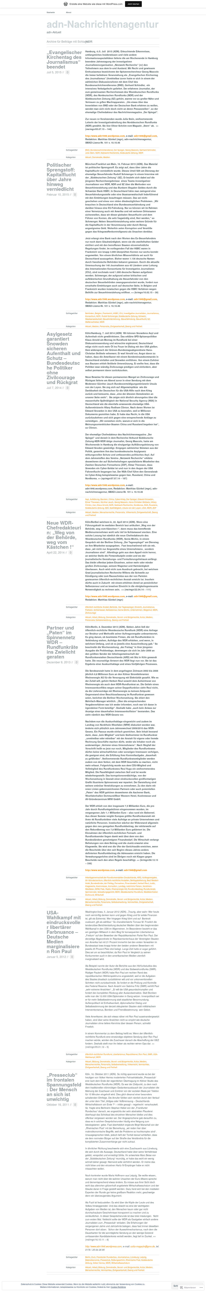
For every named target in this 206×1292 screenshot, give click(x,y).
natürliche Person (134, 886)
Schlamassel (99, 609)
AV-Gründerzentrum (94, 880)
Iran (94, 505)
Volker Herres (99, 1262)
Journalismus (153, 313)
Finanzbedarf (131, 883)
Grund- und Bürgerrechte (128, 617)
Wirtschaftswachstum (120, 1262)
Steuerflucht (141, 319)
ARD (139, 877)
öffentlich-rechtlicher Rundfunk (98, 1054)
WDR (141, 152)
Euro (93, 1257)
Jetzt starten (133, 4)
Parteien (89, 609)
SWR (150, 1054)
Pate (102, 889)
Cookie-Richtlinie (118, 1287)
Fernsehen (119, 883)
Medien (106, 157)
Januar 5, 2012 (56, 956)
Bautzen (104, 499)
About (68, 12)
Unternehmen (136, 609)
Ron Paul (143, 1054)
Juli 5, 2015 (54, 72)
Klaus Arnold (102, 505)
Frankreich (107, 313)
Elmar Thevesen (92, 502)
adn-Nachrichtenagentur (103, 24)
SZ (148, 319)
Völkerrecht (131, 512)
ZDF (154, 507)
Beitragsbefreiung (138, 880)
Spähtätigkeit (115, 507)
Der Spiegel (119, 149)
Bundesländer (97, 883)
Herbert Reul (143, 883)
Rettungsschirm (118, 1260)
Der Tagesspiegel (126, 607)
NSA (146, 505)
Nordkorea (138, 505)
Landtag (121, 886)
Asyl (87, 499)
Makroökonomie (92, 1260)
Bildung (101, 617)
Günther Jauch (107, 502)
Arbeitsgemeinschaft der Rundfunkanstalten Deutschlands (110, 877)
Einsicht (138, 607)
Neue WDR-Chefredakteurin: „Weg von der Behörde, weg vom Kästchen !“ (64, 534)
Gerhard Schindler (147, 149)
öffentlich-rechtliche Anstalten (116, 880)
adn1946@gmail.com (145, 135)
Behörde (113, 607)
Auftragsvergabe (149, 877)
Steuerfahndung (128, 319)
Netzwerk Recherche (110, 152)
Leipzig (143, 1257)
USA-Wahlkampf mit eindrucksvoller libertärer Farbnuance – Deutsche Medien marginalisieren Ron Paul (64, 931)
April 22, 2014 (56, 552)
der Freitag (109, 883)
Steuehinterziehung (111, 319)
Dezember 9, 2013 (58, 662)
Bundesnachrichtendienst (101, 149)
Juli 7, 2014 (54, 387)
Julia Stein (89, 152)
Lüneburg (134, 1257)
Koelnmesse (101, 886)
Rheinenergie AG (119, 889)
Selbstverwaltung (103, 620)
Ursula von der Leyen (131, 507)
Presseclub (105, 1260)
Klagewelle (90, 886)
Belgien (98, 313)
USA (144, 507)
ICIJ (121, 313)
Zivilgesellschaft (117, 326)
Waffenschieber (92, 321)
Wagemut (147, 609)
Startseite (51, 12)
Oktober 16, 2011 (58, 1104)
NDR (97, 152)
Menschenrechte (107, 512)
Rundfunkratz (149, 889)
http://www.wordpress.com (100, 870)
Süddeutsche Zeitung (128, 316)
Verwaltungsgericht (105, 891)
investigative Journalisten (135, 313)
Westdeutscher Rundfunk (132, 891)
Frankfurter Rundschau (107, 1257)
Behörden (89, 313)
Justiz (152, 883)
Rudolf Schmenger (110, 316)
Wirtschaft (99, 894)
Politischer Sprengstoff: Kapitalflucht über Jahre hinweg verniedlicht (61, 176)
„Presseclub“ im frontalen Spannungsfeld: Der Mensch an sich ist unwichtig (64, 1086)
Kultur (142, 617)
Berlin (87, 1257)
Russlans (153, 505)
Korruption (112, 886)
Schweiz (142, 316)
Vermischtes (132, 902)
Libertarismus (119, 1054)
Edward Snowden (145, 499)
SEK (107, 507)
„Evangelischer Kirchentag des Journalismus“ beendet (64, 59)
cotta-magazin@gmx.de (143, 1246)
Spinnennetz (90, 891)
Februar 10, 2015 (58, 194)
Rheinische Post (133, 1260)
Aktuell (88, 157)
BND (87, 149)
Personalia (104, 326)
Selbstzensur (111, 609)
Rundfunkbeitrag (135, 889)
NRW (97, 889)
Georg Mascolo (132, 149)
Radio (108, 889)
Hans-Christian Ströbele (139, 502)
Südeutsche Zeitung (129, 152)
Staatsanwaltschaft (93, 319)
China (111, 499)
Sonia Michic (123, 609)
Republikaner (132, 1054)
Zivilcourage (90, 612)
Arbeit (94, 617)
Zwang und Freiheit (133, 326)
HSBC (115, 313)
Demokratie (97, 157)
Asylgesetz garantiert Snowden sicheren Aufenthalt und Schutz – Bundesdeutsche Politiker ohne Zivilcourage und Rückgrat (63, 357)
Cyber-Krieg (120, 499)
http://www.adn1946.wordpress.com (105, 135)
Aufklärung (94, 499)
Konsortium (90, 316)
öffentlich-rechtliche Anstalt (97, 607)
